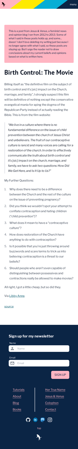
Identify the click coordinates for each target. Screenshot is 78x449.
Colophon (51, 403)
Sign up (60, 375)
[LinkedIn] (35, 420)
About (17, 396)
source (9, 306)
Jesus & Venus (54, 396)
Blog (16, 403)
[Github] (28, 420)
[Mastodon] (42, 420)
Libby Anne (16, 296)
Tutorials (18, 389)
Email (12, 357)
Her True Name (55, 389)
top (39, 428)
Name (12, 343)
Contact (50, 409)
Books (17, 409)
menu (73, 4)
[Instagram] (50, 420)
